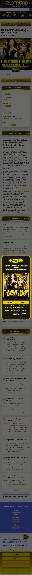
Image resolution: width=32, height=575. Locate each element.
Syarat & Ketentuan (20, 315)
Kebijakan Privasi (11, 315)
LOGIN (23, 302)
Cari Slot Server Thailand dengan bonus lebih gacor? (16, 305)
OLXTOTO (12, 313)
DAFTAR (9, 302)
